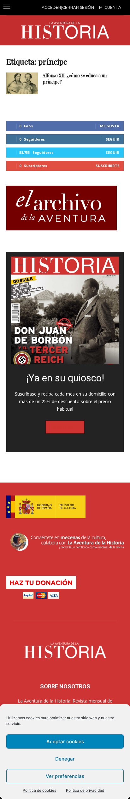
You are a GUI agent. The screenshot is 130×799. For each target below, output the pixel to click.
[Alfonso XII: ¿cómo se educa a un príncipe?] (22, 83)
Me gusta (109, 126)
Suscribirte (107, 165)
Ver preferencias (65, 776)
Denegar (65, 759)
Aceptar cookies (65, 741)
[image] (65, 310)
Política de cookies (39, 790)
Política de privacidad (85, 790)
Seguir (112, 139)
